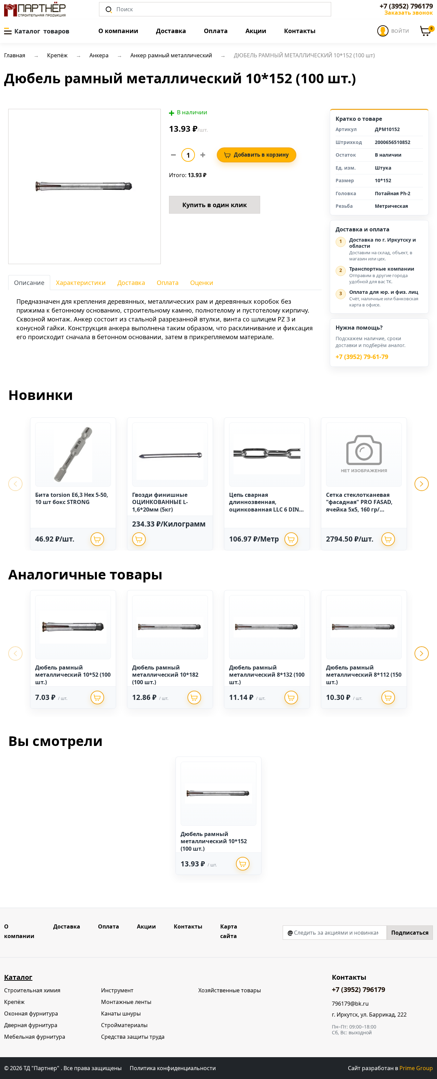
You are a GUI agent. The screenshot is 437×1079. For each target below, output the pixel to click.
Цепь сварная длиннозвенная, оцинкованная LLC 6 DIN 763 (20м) (264, 506)
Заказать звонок (408, 13)
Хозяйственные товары (229, 990)
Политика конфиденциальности (173, 1068)
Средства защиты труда (133, 1036)
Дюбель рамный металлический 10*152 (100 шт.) (214, 841)
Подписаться (409, 932)
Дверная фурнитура (30, 1025)
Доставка (171, 31)
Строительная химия (32, 990)
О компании (118, 31)
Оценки (201, 282)
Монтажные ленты (126, 1002)
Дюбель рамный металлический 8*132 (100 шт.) (267, 675)
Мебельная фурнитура (34, 1036)
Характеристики (81, 282)
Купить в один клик (214, 205)
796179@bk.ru (350, 1004)
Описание (29, 282)
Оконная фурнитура (31, 1013)
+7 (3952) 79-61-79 (362, 357)
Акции (255, 31)
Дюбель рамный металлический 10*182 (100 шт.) (165, 675)
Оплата (216, 31)
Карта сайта (228, 931)
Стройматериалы (124, 1025)
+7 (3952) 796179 (406, 6)
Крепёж (14, 1002)
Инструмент (117, 990)
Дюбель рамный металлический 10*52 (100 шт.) (73, 675)
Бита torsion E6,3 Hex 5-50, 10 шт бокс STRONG (71, 498)
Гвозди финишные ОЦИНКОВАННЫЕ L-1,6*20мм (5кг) (160, 502)
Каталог (18, 977)
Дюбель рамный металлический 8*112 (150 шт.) (363, 675)
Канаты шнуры (121, 1013)
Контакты (299, 31)
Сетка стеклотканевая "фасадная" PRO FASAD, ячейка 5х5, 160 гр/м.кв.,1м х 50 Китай (359, 506)
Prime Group (416, 1068)
